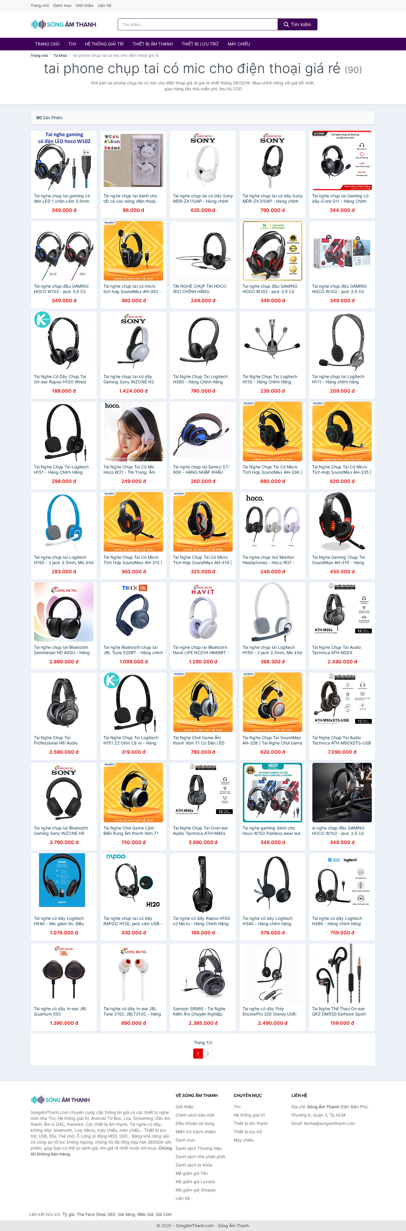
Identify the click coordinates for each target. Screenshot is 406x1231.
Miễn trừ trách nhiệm (196, 1131)
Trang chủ (40, 5)
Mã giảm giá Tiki (191, 1173)
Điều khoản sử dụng (195, 1123)
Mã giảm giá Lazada (195, 1181)
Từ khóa (60, 55)
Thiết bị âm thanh (153, 43)
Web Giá (145, 1214)
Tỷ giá (68, 1214)
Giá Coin (164, 1214)
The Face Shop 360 (96, 1214)
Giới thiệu (85, 5)
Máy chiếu (239, 43)
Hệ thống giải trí (104, 43)
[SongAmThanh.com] (64, 24)
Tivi (72, 43)
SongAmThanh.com (195, 1225)
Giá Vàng (126, 1214)
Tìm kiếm (300, 24)
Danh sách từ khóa (194, 1164)
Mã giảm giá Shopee (195, 1189)
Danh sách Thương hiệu (199, 1148)
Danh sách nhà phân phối (200, 1156)
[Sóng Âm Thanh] (60, 1099)
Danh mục (62, 5)
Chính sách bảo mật (195, 1114)
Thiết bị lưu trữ (200, 43)
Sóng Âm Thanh (233, 1225)
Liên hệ (104, 5)
